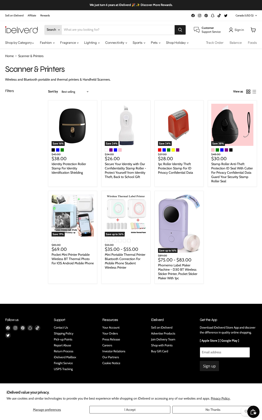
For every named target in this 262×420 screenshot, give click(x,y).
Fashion (46, 43)
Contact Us (61, 327)
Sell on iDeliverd (14, 15)
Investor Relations (113, 351)
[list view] (254, 92)
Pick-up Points (63, 339)
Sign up (209, 366)
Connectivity (115, 43)
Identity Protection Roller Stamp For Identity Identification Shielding (69, 168)
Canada (245, 15)
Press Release (111, 339)
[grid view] (248, 92)
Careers (107, 345)
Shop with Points (162, 345)
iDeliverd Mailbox (65, 357)
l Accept (130, 410)
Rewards (45, 15)
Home (9, 56)
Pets (154, 43)
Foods (252, 43)
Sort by (53, 91)
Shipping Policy (63, 333)
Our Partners (110, 357)
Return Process (63, 351)
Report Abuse (62, 345)
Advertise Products (163, 333)
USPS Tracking (63, 369)
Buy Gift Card (159, 351)
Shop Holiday (176, 43)
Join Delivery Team (163, 339)
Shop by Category (18, 43)
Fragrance (68, 43)
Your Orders (110, 333)
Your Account (111, 327)
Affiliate (32, 15)
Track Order (215, 43)
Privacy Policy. (220, 398)
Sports (138, 43)
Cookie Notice (111, 363)
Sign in (239, 30)
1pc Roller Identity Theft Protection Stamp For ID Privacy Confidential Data (175, 168)
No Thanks (213, 410)
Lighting (90, 43)
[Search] (180, 30)
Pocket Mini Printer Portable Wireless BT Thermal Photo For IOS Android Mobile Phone (73, 259)
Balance (236, 43)
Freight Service (63, 363)
